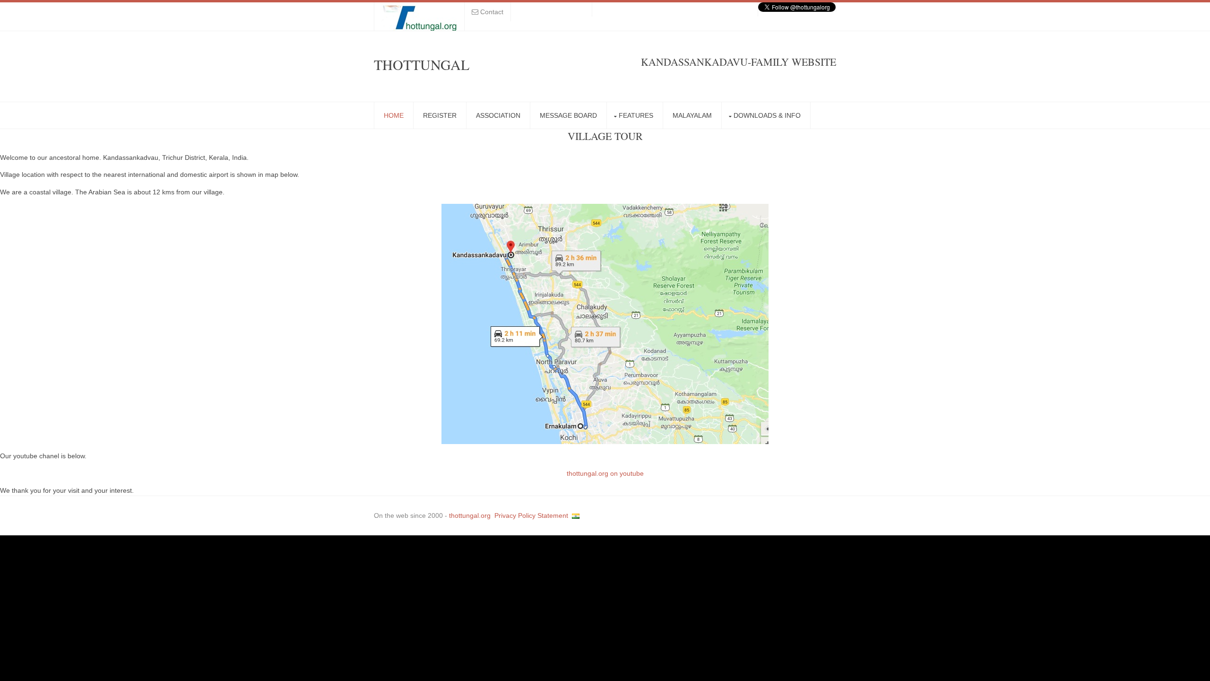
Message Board (568, 115)
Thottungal (421, 64)
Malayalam (692, 115)
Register (440, 115)
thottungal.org (470, 515)
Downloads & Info (767, 115)
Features (636, 115)
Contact (491, 12)
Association (498, 115)
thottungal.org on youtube (605, 473)
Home (394, 115)
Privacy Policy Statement (531, 515)
